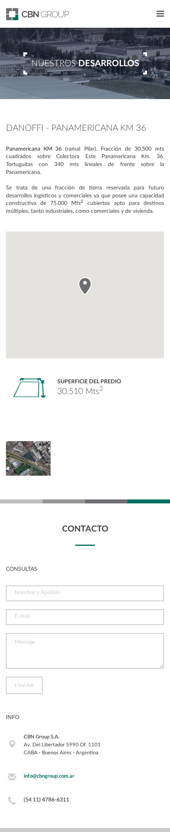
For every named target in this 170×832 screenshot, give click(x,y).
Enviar (24, 685)
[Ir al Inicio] (34, 14)
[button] (85, 286)
